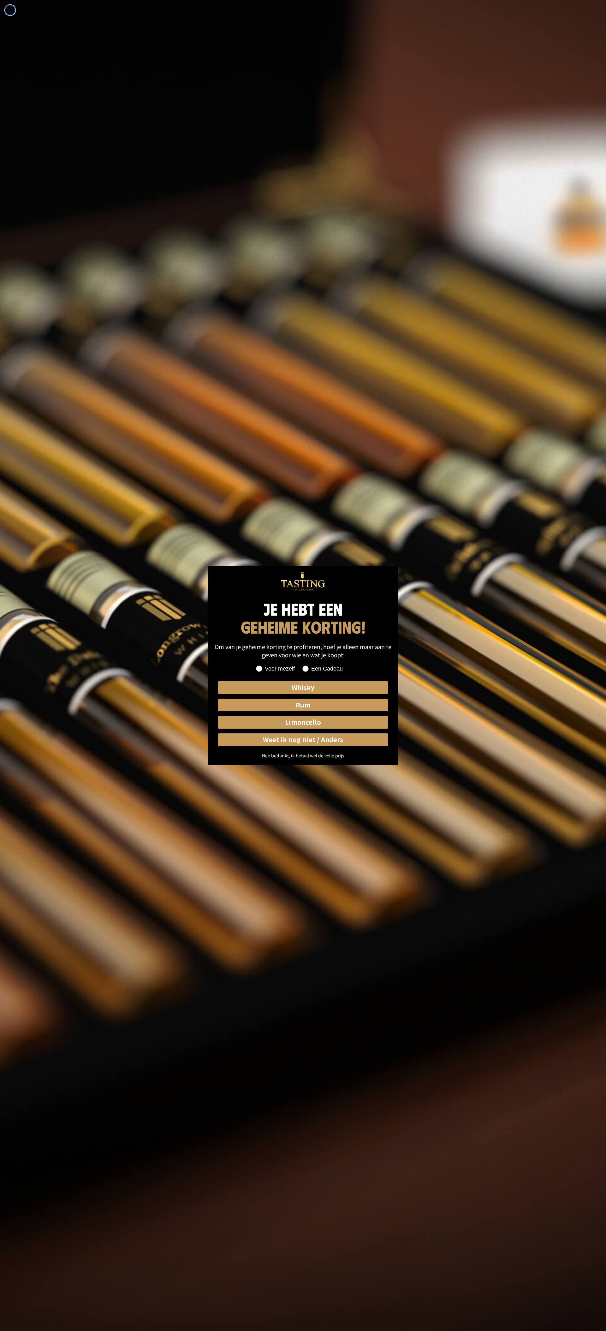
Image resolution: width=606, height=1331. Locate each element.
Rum (303, 704)
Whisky (303, 687)
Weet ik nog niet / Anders (303, 739)
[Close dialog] (10, 10)
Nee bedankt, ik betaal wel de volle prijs (303, 755)
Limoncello (303, 722)
